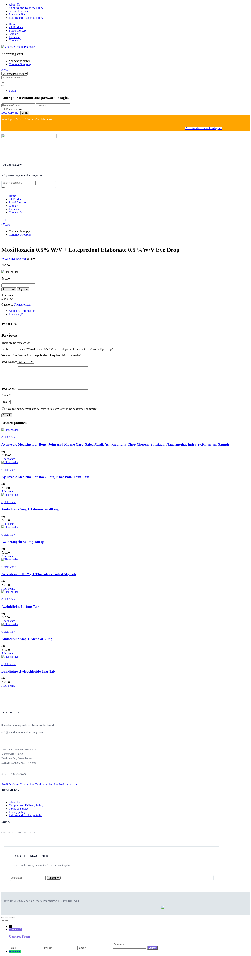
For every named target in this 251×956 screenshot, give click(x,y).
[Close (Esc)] (13, 917)
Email (5, 401)
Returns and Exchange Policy (26, 17)
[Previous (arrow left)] (2, 920)
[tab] (129, 310)
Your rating (9, 361)
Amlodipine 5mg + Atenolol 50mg (26, 639)
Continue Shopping (20, 64)
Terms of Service (18, 11)
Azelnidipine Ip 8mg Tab (20, 606)
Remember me (14, 109)
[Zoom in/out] (2, 917)
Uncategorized (22, 304)
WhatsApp (15, 951)
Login (12, 90)
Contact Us (15, 40)
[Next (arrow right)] (6, 920)
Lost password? (10, 112)
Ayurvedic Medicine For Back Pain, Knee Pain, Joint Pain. (45, 477)
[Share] (10, 917)
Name (6, 395)
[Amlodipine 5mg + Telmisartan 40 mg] (9, 494)
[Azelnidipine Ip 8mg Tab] (9, 591)
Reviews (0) (16, 314)
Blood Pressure (17, 30)
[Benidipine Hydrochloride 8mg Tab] (9, 656)
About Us (14, 4)
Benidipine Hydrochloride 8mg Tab (28, 671)
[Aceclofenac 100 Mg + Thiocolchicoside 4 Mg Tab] (9, 559)
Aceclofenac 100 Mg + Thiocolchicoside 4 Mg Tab (38, 574)
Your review (9, 388)
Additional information (22, 310)
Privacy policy (17, 14)
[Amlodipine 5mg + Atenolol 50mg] (9, 624)
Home (12, 24)
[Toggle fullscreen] (6, 917)
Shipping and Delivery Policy (26, 7)
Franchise (14, 37)
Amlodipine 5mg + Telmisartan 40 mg (30, 509)
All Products (16, 27)
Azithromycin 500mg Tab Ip (22, 542)
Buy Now (23, 289)
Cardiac (13, 33)
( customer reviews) (13, 258)
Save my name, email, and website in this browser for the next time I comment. (51, 408)
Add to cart (9, 289)
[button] (5, 70)
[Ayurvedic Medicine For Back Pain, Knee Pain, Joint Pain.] (9, 462)
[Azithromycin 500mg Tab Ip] (9, 527)
